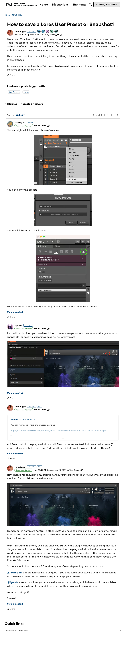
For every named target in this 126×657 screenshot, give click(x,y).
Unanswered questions (63, 630)
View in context (15, 312)
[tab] (11, 103)
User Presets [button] (14, 92)
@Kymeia (12, 582)
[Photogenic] (39, 31)
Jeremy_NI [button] (54, 34)
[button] (10, 33)
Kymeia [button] (18, 325)
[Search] (90, 4)
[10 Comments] (56, 31)
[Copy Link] (61, 34)
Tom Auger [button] (20, 31)
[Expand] (63, 438)
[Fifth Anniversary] (47, 31)
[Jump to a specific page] (116, 115)
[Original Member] (43, 31)
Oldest (20, 115)
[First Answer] (52, 31)
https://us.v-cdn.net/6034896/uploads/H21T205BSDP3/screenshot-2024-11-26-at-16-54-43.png (58, 430)
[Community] (21, 4)
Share (11, 75)
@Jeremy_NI (14, 572)
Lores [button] (26, 92)
